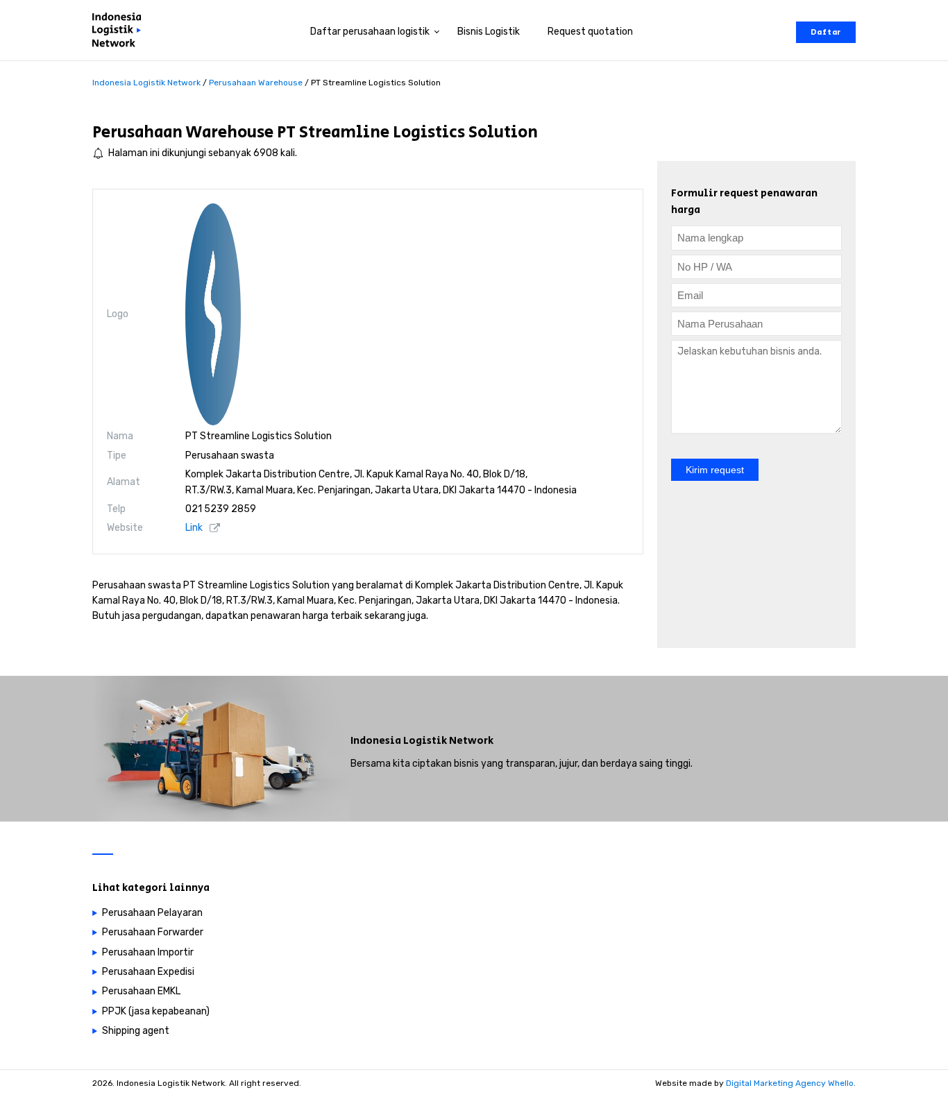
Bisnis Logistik (488, 31)
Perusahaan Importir (148, 952)
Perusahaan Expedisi (148, 972)
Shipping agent (135, 1031)
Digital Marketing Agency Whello (790, 1083)
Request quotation (590, 31)
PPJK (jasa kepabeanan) (156, 1011)
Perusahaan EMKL (141, 991)
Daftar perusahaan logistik (370, 31)
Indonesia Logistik (398, 740)
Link (194, 528)
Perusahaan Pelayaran (152, 913)
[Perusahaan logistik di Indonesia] (120, 32)
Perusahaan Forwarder (152, 932)
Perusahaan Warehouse (182, 132)
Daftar (826, 32)
